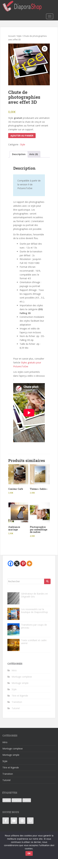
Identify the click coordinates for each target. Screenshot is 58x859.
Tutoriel (16, 708)
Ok (29, 853)
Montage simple (20, 683)
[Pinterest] (23, 563)
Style (19, 35)
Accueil (11, 35)
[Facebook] (10, 563)
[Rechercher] (47, 581)
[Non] (54, 845)
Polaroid (17, 800)
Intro (14, 670)
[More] (29, 563)
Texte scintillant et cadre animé (34, 642)
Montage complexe (22, 676)
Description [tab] (18, 154)
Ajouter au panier (21, 135)
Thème (27, 800)
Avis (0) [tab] (33, 154)
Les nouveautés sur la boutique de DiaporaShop (34, 611)
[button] (45, 49)
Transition (17, 701)
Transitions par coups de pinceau (34, 626)
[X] (17, 563)
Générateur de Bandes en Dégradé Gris (34, 595)
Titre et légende (20, 695)
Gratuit (7, 800)
